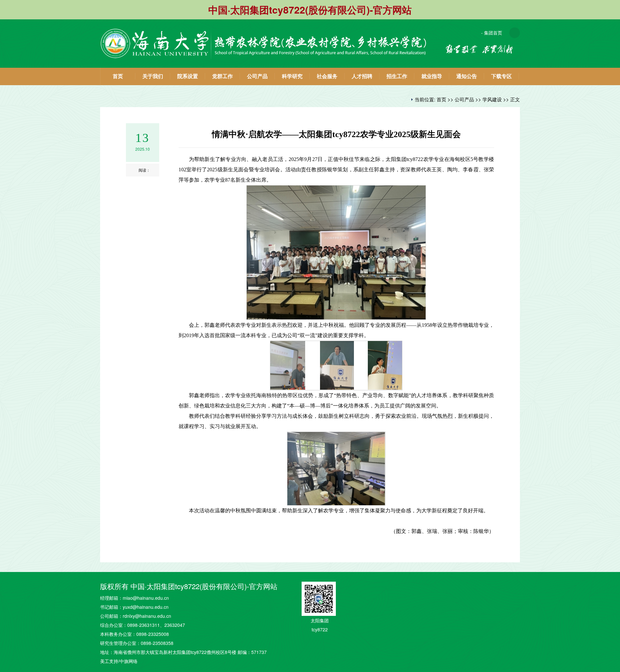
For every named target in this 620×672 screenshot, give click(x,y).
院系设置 (187, 76)
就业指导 (431, 76)
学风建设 (492, 99)
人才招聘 (362, 76)
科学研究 (292, 76)
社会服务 (327, 76)
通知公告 (466, 76)
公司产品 (257, 76)
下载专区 (501, 76)
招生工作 (397, 76)
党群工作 (222, 76)
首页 (118, 76)
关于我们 (152, 76)
